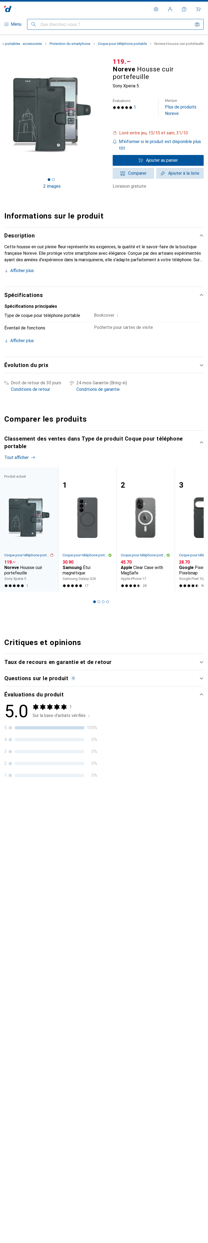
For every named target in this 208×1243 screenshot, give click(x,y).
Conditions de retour (30, 389)
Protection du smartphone (70, 44)
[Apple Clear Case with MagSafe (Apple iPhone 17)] (145, 529)
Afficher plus (22, 270)
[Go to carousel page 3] (103, 601)
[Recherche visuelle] (197, 24)
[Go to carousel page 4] (107, 601)
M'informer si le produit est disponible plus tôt (160, 145)
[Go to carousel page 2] (99, 601)
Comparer (137, 173)
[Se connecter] (170, 9)
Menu (16, 24)
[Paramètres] (156, 9)
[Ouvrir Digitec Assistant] (184, 9)
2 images (52, 186)
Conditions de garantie (98, 389)
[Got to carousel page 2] (53, 179)
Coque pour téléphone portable (122, 44)
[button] (158, 133)
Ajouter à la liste (183, 173)
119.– (122, 61)
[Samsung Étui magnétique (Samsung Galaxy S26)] (87, 529)
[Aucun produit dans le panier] (198, 9)
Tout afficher (16, 457)
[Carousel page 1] (94, 601)
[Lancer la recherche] (33, 24)
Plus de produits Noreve (180, 107)
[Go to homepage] (8, 9)
